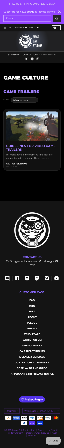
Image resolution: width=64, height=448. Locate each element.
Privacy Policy (32, 345)
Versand (32, 435)
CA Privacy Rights (32, 351)
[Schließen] (59, 11)
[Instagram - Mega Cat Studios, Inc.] (38, 59)
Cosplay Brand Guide (32, 368)
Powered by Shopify (48, 430)
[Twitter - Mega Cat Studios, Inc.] (26, 59)
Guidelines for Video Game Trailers (30, 148)
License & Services (32, 356)
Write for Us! (32, 339)
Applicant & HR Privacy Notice (32, 373)
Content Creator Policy (32, 362)
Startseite (13, 54)
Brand (32, 328)
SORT (6, 99)
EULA (32, 311)
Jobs (32, 305)
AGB (54, 433)
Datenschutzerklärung (37, 433)
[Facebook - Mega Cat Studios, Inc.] (32, 59)
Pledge (32, 322)
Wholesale (32, 334)
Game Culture (30, 54)
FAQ (32, 300)
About (32, 317)
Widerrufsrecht (15, 433)
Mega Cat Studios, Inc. (23, 430)
